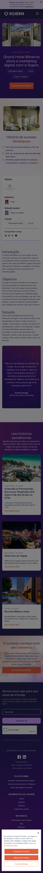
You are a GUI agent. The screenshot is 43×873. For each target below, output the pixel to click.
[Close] (38, 832)
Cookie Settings (21, 864)
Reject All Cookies (21, 858)
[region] (21, 850)
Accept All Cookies (21, 851)
